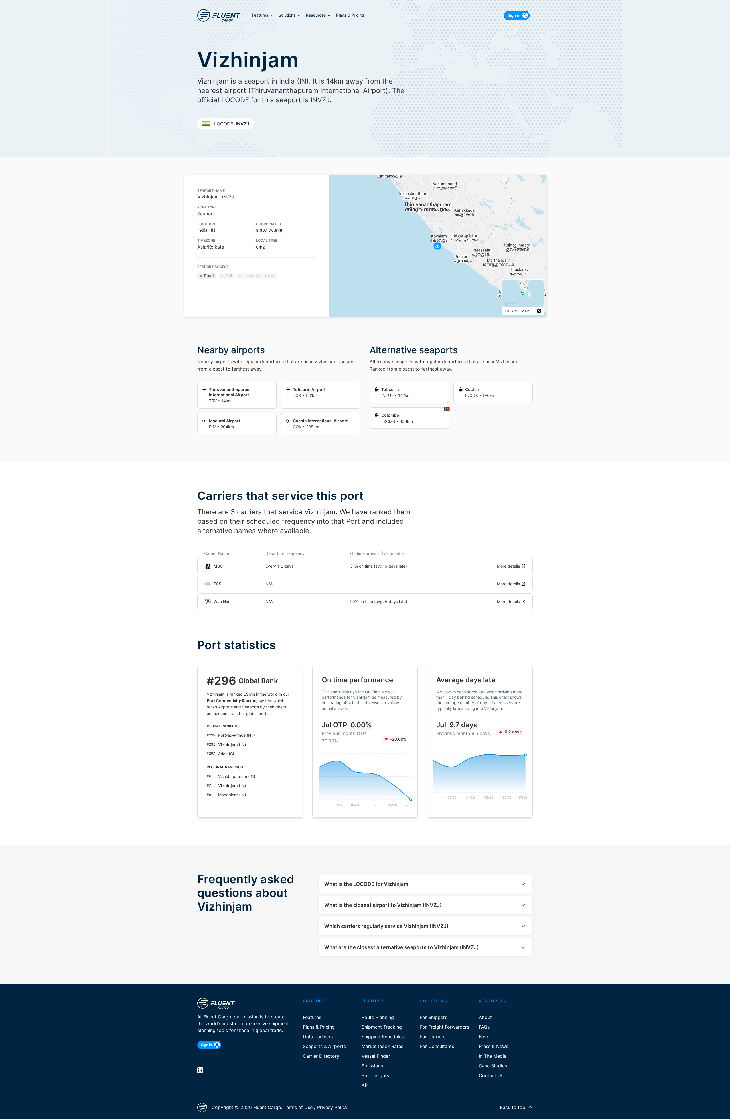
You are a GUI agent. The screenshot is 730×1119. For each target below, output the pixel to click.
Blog (483, 1036)
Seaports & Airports (324, 1046)
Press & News (493, 1046)
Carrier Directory (321, 1056)
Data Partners (318, 1036)
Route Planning (378, 1017)
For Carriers (432, 1036)
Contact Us (491, 1075)
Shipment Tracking (382, 1027)
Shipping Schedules (383, 1036)
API (365, 1085)
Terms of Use (298, 1107)
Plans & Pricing (319, 1027)
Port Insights (375, 1075)
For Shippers (433, 1017)
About (485, 1017)
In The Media (492, 1056)
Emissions (372, 1066)
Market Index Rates (382, 1046)
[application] (365, 779)
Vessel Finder (376, 1056)
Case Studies (493, 1066)
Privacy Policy (332, 1107)
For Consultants (437, 1046)
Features (312, 1017)
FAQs (484, 1027)
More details (508, 566)
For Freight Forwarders (444, 1027)
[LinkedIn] (200, 1070)
